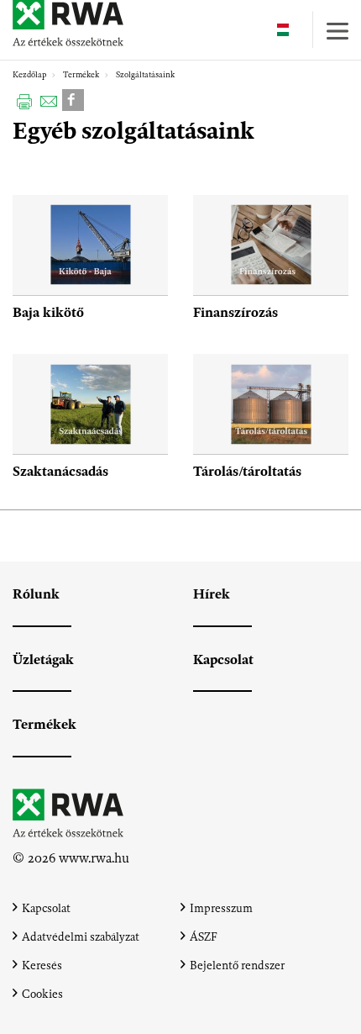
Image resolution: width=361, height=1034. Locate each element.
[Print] (24, 100)
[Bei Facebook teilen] (73, 99)
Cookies (42, 994)
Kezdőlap (29, 75)
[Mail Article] (48, 100)
